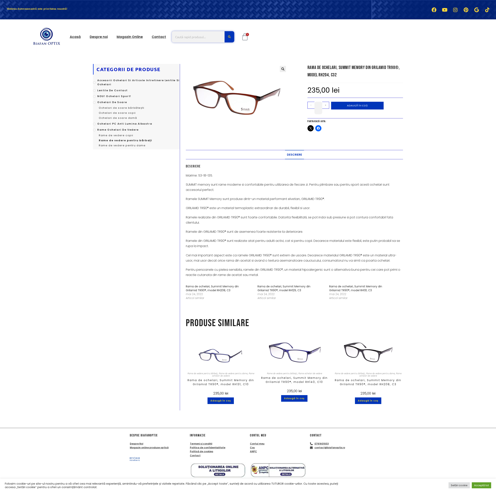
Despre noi (99, 36)
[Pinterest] (466, 10)
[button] (283, 69)
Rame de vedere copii (116, 135)
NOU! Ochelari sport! (114, 96)
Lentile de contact (112, 90)
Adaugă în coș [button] (220, 400)
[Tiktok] (487, 10)
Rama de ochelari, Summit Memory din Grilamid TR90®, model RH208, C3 (212, 288)
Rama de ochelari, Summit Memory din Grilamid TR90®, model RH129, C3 (283, 288)
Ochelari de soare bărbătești (121, 108)
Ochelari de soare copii (117, 113)
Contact (159, 36)
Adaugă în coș (357, 105)
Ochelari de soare (112, 102)
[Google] (476, 10)
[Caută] (229, 36)
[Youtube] (445, 10)
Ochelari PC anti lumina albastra (124, 124)
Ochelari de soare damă (118, 118)
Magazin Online (130, 36)
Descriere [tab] (294, 155)
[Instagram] (455, 10)
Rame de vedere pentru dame (233, 373)
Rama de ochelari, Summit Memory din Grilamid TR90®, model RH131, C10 (221, 382)
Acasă (75, 36)
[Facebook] (434, 10)
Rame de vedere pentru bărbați (202, 373)
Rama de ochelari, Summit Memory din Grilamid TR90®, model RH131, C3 (355, 288)
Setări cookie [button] (459, 485)
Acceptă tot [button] (481, 485)
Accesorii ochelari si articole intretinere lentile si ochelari (138, 82)
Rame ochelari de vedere (310, 373)
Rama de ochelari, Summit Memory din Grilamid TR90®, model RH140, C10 (294, 380)
